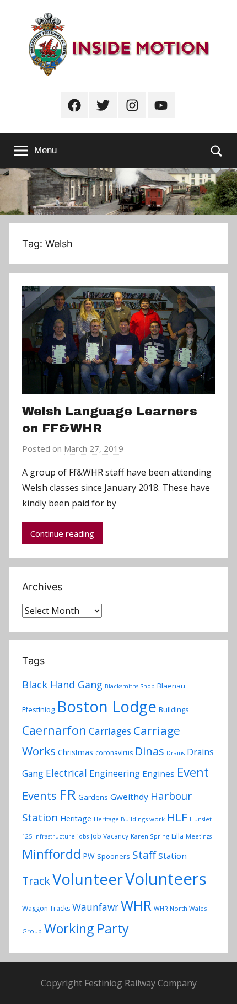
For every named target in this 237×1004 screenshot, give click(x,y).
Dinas (149, 751)
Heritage (75, 818)
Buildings (174, 709)
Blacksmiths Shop (130, 686)
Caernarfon (54, 730)
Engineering (114, 773)
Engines (158, 773)
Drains (175, 753)
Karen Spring (150, 836)
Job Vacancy (109, 836)
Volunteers (166, 879)
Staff (144, 855)
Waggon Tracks (46, 908)
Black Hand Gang (62, 684)
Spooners (113, 856)
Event (193, 771)
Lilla (177, 836)
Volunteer (87, 878)
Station (172, 855)
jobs (83, 836)
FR (67, 794)
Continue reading (62, 533)
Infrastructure (54, 836)
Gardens (93, 797)
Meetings (199, 836)
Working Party (86, 928)
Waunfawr (95, 907)
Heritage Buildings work (129, 819)
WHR (136, 905)
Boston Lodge (107, 706)
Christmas (75, 752)
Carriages (110, 731)
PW (89, 856)
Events (39, 795)
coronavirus (114, 752)
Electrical (66, 773)
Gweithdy (129, 796)
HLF (177, 817)
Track (36, 880)
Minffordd (51, 854)
